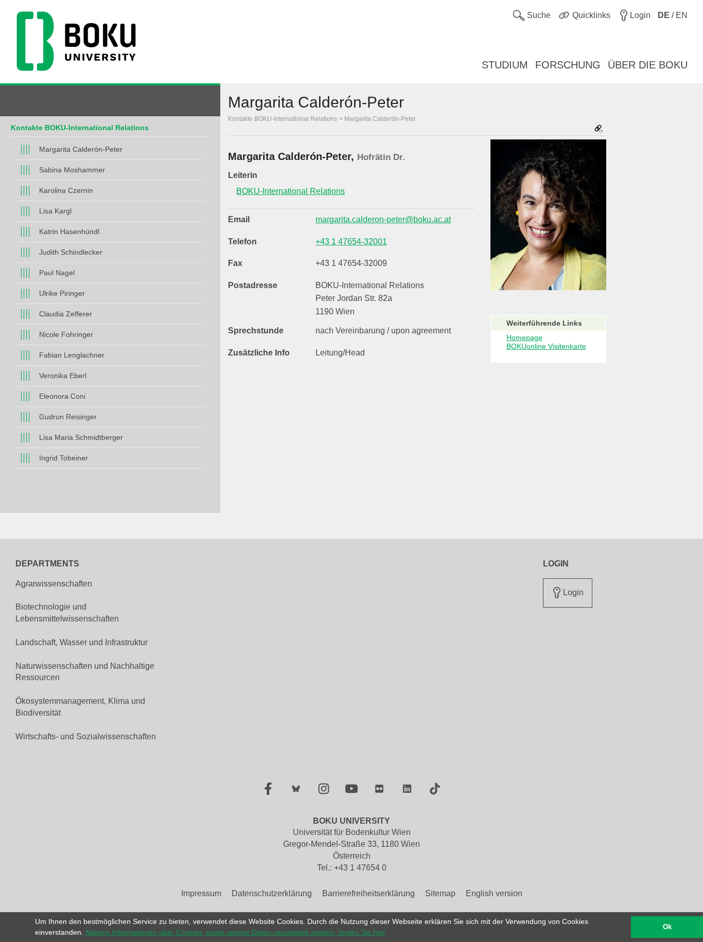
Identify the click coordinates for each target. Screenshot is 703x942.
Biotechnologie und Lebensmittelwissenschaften (67, 612)
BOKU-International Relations (290, 191)
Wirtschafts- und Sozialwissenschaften (85, 736)
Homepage (524, 337)
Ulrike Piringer (62, 293)
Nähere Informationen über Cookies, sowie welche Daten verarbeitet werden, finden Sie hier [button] (235, 932)
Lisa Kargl (55, 211)
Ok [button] (667, 927)
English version (494, 893)
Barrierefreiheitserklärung (368, 893)
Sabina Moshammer (72, 170)
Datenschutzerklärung (272, 893)
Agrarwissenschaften (53, 583)
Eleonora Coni (62, 396)
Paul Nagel (57, 273)
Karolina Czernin (66, 190)
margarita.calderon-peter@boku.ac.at (383, 219)
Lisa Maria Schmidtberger (81, 437)
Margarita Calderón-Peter (80, 149)
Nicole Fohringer (66, 334)
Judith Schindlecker (70, 252)
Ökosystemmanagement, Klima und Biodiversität (80, 707)
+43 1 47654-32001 (351, 241)
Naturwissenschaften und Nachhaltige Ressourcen (84, 672)
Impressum (201, 893)
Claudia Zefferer (65, 314)
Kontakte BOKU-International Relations (80, 127)
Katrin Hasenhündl (69, 231)
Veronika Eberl (62, 375)
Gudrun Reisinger (68, 417)
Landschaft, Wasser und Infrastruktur (81, 642)
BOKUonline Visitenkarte (546, 346)
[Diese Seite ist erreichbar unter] (598, 129)
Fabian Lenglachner (71, 355)
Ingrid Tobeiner (63, 458)
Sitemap (440, 893)
